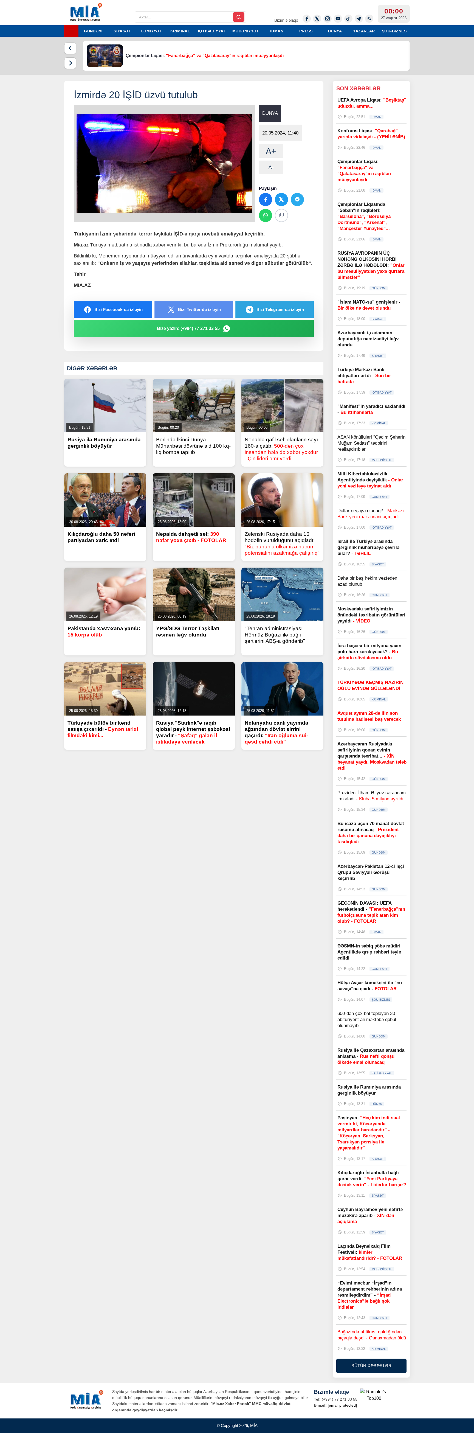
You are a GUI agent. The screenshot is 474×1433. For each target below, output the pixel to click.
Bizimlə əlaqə (286, 20)
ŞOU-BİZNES (394, 31)
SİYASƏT (122, 31)
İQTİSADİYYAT (212, 31)
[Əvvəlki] (70, 48)
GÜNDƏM (93, 31)
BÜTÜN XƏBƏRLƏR (371, 1365)
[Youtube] (338, 19)
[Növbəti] (70, 63)
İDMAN (276, 31)
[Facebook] (307, 19)
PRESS (305, 31)
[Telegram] (359, 19)
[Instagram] (327, 19)
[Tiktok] (348, 19)
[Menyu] (71, 31)
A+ (271, 151)
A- (271, 167)
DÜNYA (335, 31)
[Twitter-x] (317, 19)
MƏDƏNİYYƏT (245, 31)
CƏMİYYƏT (151, 31)
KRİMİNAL (180, 31)
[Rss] (369, 19)
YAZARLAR (364, 31)
